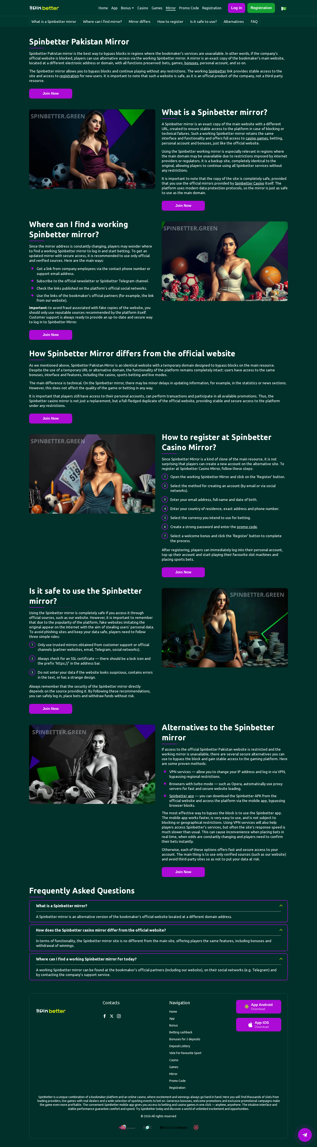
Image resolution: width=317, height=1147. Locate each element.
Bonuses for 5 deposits (184, 1039)
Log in (236, 8)
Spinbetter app (181, 796)
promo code (247, 527)
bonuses (191, 63)
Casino (142, 8)
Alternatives (234, 21)
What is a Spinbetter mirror (53, 21)
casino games (257, 138)
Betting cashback (180, 1032)
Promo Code (189, 8)
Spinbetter (217, 71)
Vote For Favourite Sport (185, 1053)
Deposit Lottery (179, 1046)
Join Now (51, 93)
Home (103, 8)
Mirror (171, 8)
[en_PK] (284, 8)
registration (69, 76)
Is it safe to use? (203, 21)
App (114, 8)
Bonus (126, 8)
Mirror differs (140, 21)
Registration (211, 8)
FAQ (254, 21)
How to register (170, 21)
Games (157, 8)
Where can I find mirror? (102, 21)
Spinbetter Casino (249, 183)
